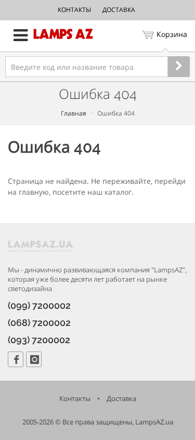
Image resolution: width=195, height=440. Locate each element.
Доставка (118, 9)
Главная (73, 113)
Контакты (74, 9)
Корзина (172, 34)
